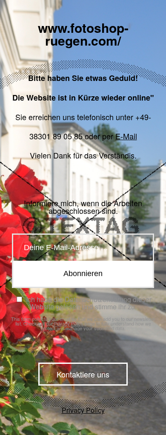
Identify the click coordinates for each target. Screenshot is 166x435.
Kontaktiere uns (83, 374)
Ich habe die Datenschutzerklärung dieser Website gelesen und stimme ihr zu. (87, 302)
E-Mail (126, 135)
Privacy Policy (68, 323)
